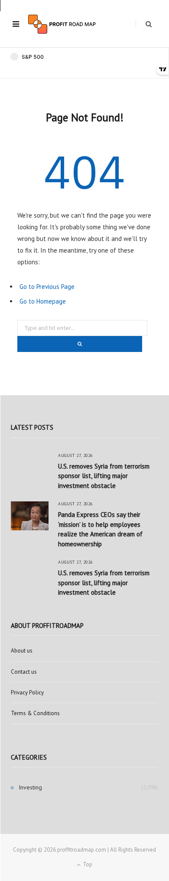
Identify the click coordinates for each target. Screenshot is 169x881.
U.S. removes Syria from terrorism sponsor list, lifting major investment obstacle (104, 476)
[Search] (144, 24)
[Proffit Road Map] (62, 24)
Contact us (24, 671)
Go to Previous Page (47, 286)
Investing (30, 787)
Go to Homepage (43, 301)
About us (21, 650)
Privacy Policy (27, 692)
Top (86, 864)
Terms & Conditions (35, 713)
